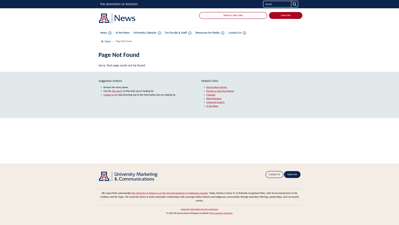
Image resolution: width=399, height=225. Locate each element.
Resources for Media (208, 32)
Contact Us (234, 32)
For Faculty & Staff (176, 32)
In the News (123, 32)
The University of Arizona (221, 213)
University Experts (215, 102)
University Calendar (144, 32)
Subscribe (286, 15)
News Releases (213, 99)
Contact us (108, 95)
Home (108, 41)
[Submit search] (294, 4)
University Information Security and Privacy (199, 209)
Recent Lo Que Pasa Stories (220, 91)
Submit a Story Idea (233, 15)
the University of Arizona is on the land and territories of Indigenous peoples (170, 193)
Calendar (211, 95)
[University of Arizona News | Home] (131, 18)
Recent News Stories (216, 87)
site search (117, 91)
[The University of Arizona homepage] (119, 4)
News (103, 32)
